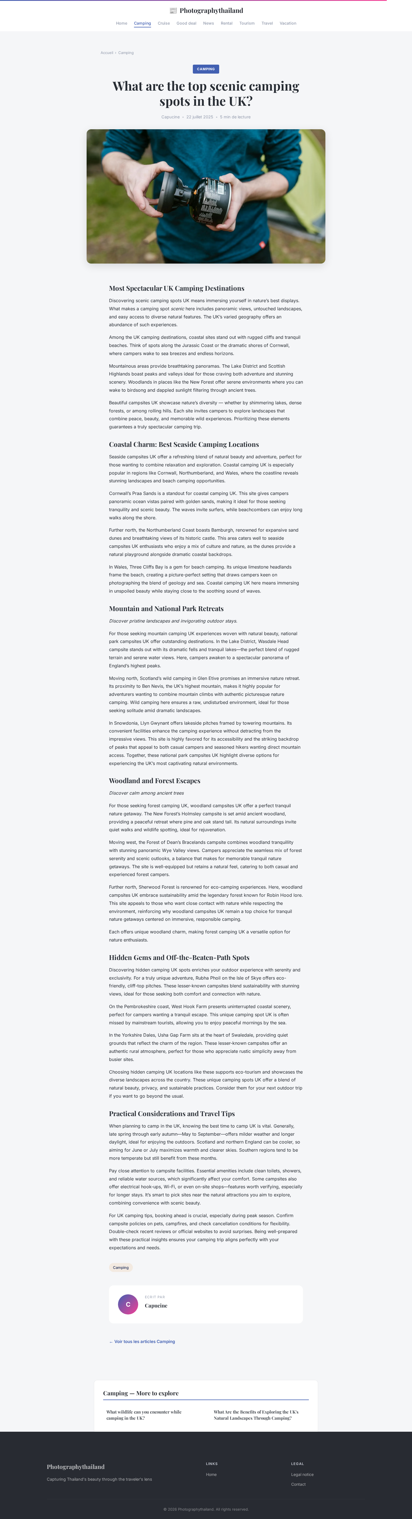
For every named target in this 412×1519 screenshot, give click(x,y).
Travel (267, 23)
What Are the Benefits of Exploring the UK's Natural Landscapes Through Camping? (256, 1415)
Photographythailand (206, 10)
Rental (227, 23)
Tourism (247, 23)
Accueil (107, 52)
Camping (142, 23)
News (208, 23)
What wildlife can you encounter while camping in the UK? (144, 1415)
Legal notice (302, 1474)
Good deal (186, 23)
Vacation (288, 23)
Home (121, 23)
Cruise (164, 23)
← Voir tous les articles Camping (142, 1341)
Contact (298, 1484)
